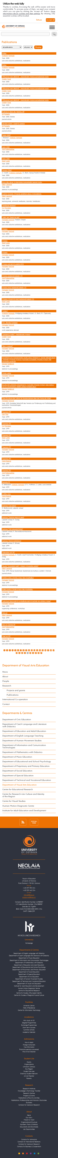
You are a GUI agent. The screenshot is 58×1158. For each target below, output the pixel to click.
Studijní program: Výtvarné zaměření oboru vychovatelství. (22, 194)
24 (27, 653)
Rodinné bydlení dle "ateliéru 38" (13, 112)
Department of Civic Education (16, 720)
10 (29, 650)
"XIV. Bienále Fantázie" (10, 322)
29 (41, 653)
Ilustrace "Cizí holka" (9, 506)
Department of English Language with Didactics (29, 953)
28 (38, 653)
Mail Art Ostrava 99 (8, 624)
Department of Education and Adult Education (24, 731)
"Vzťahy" (5, 311)
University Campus (29, 1067)
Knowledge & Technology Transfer (29, 1091)
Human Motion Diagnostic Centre (18, 806)
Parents (29, 1078)
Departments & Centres (17, 713)
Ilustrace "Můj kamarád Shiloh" (12, 529)
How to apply (29, 1042)
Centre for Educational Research (17, 790)
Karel (3, 161)
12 (34, 650)
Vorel (9, 79)
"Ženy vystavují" (7, 346)
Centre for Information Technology (29, 1010)
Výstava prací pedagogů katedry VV (14, 287)
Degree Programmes (29, 1023)
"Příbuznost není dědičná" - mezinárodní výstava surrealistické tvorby (25, 77)
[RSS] (22, 822)
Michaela (5, 231)
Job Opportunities (29, 1129)
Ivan (3, 414)
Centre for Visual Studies (13, 801)
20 (17, 653)
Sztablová (10, 364)
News (5, 672)
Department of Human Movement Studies (22, 741)
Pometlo (7, 114)
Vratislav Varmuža (16, 137)
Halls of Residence (29, 1008)
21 (19, 653)
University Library (29, 1005)
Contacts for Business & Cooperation (29, 1146)
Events (29, 1062)
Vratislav (5, 55)
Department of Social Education (17, 771)
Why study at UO (29, 1020)
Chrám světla (6, 373)
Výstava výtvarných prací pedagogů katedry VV (18, 299)
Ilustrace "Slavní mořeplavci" (11, 541)
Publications (12, 695)
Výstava (4, 229)
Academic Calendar (29, 1032)
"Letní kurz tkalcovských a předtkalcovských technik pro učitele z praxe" (26, 601)
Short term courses (29, 1027)
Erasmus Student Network (29, 1073)
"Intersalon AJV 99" (8, 552)
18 (51, 650)
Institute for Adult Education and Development (24, 811)
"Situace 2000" (7, 170)
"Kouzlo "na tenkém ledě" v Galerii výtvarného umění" (20, 566)
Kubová (8, 461)
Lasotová (9, 184)
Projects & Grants (29, 1095)
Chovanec (7, 208)
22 (22, 653)
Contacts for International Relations (29, 1142)
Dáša (3, 184)
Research (6, 686)
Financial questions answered (29, 1049)
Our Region (29, 1069)
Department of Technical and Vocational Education (26, 780)
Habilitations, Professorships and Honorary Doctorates (29, 1100)
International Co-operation (15, 700)
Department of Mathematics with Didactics (22, 752)
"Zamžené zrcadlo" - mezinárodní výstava (16, 334)
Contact (6, 704)
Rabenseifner (9, 149)
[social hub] (34, 822)
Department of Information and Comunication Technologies (24, 746)
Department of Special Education (18, 776)
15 (43, 650)
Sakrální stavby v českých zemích (13, 123)
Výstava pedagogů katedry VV (12, 276)
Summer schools (29, 1030)
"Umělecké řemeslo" (9, 205)
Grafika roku (6, 494)
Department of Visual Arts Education (25, 665)
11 (32, 650)
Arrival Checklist (29, 1076)
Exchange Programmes (29, 1025)
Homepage (29, 943)
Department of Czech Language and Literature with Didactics (24, 725)
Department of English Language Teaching (22, 736)
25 (30, 653)
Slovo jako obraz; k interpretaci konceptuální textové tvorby (22, 182)
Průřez (4, 53)
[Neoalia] (29, 866)
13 (37, 650)
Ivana (4, 461)
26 (33, 653)
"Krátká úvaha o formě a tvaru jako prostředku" (18, 578)
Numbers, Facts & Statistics (29, 1124)
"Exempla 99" (6, 412)
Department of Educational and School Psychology (26, 762)
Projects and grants (16, 691)
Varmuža (11, 55)
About (5, 677)
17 (48, 650)
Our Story (29, 1117)
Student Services (29, 1071)
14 (40, 650)
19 (53, 650)
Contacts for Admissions (29, 1139)
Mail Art (4, 613)
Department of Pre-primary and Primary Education (29, 969)
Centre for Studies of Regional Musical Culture (29, 995)
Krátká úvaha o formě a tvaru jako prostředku (17, 589)
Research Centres (29, 1093)
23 (25, 653)
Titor (6, 414)
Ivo (3, 208)
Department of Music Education (17, 757)
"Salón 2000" (6, 135)
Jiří (3, 114)
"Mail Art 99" (6, 636)
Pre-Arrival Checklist (29, 1052)
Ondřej (4, 79)
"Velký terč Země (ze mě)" (11, 217)
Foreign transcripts (29, 1045)
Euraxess (29, 1102)
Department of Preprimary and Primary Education (26, 766)
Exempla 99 (6, 482)
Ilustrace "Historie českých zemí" (13, 517)
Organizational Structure (29, 1122)
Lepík (8, 161)
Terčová (11, 231)
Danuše (4, 364)
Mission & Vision (29, 1120)
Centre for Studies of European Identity (29, 993)
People (5, 681)
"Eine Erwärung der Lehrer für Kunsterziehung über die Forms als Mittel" (26, 398)
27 (36, 653)
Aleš (3, 149)
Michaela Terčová (8, 220)
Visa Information (29, 1047)
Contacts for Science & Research (29, 1105)
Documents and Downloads (29, 1127)
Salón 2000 (6, 147)
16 (45, 650)
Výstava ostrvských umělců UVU (13, 264)
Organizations (29, 1064)
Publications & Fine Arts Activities (29, 1098)
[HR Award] (29, 928)
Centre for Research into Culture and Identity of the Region (23, 795)
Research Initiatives (29, 1088)
